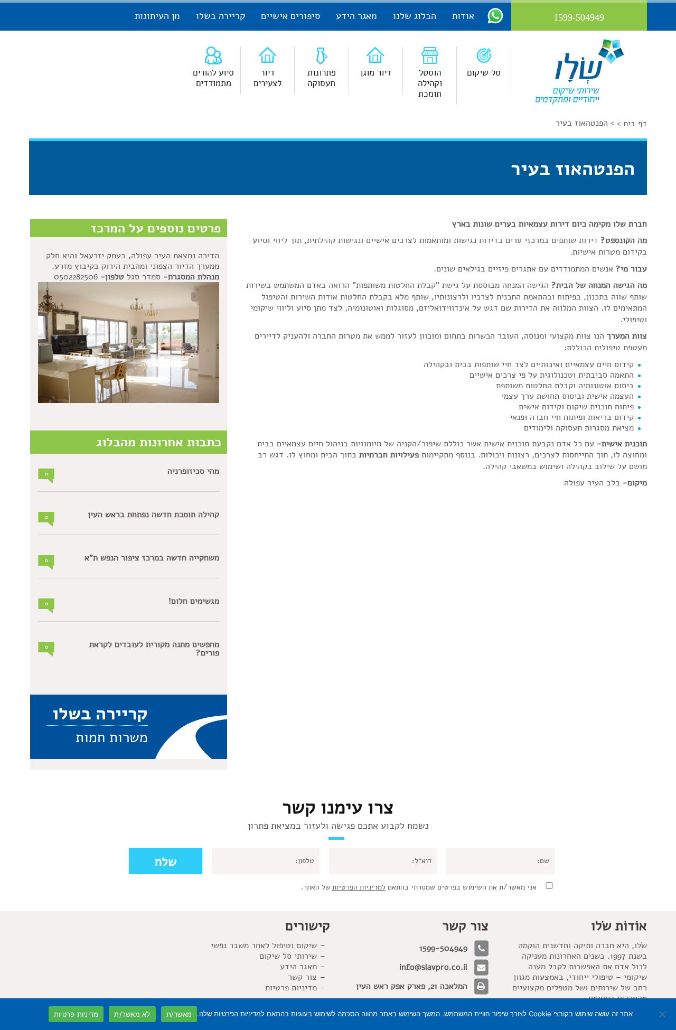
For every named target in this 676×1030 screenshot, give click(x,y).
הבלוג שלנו (414, 16)
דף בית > (632, 123)
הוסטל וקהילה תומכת (430, 83)
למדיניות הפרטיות (359, 887)
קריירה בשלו (220, 16)
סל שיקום (484, 73)
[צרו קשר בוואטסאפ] (495, 15)
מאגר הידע (356, 16)
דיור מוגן (375, 73)
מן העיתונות (157, 16)
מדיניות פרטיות (76, 1014)
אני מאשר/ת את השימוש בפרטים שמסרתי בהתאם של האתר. (419, 887)
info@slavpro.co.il (433, 967)
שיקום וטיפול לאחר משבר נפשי (264, 945)
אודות (463, 16)
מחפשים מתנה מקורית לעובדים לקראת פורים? (154, 649)
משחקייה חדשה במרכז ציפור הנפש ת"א (151, 558)
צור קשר (302, 977)
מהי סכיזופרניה (193, 471)
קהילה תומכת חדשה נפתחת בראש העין (153, 514)
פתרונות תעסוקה (321, 78)
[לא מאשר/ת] (663, 1014)
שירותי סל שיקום (288, 956)
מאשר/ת (179, 1014)
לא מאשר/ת (132, 1014)
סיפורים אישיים (290, 16)
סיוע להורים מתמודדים (213, 78)
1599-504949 (443, 948)
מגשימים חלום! (193, 601)
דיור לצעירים (267, 78)
